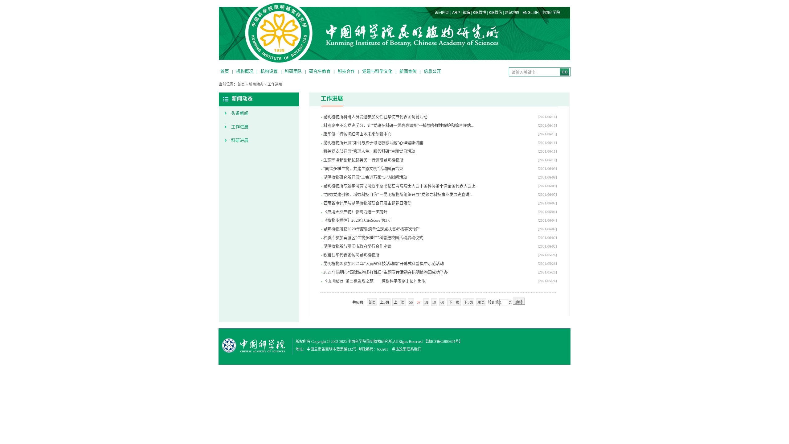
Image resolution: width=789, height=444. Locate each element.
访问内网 (442, 12)
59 (434, 302)
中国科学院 (551, 12)
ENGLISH (530, 12)
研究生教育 (320, 71)
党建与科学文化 (377, 71)
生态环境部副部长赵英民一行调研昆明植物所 (363, 160)
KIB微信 (495, 12)
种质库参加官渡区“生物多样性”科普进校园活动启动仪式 (373, 237)
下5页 (468, 302)
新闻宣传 (408, 71)
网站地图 (512, 12)
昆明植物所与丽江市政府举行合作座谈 (357, 246)
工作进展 (275, 84)
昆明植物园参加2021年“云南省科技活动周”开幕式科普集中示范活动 (383, 263)
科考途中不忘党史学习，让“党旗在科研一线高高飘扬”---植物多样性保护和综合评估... (398, 125)
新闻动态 (256, 84)
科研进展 (239, 140)
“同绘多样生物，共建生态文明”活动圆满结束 (363, 168)
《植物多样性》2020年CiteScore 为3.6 (356, 220)
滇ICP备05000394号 (443, 341)
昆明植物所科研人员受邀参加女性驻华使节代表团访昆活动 (375, 116)
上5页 (384, 302)
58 (426, 302)
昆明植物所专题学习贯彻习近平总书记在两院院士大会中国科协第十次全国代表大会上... (400, 185)
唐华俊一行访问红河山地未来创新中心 (357, 134)
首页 (224, 71)
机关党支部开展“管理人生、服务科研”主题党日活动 (369, 151)
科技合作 (346, 71)
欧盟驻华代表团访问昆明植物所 (351, 255)
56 (411, 302)
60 (442, 302)
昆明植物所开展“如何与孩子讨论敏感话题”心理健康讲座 (373, 142)
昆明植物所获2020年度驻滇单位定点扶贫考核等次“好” (371, 229)
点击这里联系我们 (406, 349)
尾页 (481, 302)
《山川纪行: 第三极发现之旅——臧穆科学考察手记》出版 (374, 280)
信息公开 (432, 71)
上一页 (399, 302)
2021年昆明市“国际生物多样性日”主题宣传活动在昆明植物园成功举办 (385, 272)
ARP (456, 12)
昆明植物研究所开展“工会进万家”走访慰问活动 (365, 177)
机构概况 (244, 71)
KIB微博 (479, 12)
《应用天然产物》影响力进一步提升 (355, 211)
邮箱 (466, 12)
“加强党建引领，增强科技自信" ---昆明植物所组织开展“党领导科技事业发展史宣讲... (397, 194)
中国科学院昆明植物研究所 (370, 341)
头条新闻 (239, 113)
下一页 (454, 302)
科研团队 (293, 71)
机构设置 (269, 71)
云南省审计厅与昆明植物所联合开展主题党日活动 (367, 203)
